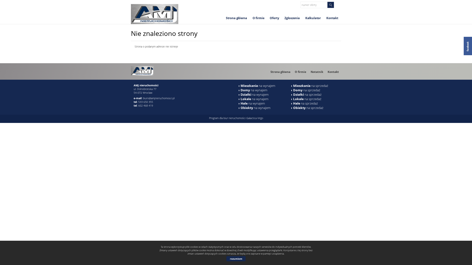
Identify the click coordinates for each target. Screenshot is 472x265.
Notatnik (317, 72)
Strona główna (236, 18)
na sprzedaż (310, 86)
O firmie (258, 18)
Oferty (274, 18)
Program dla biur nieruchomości (227, 118)
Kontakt (332, 18)
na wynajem (258, 86)
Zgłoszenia (292, 18)
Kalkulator (313, 18)
